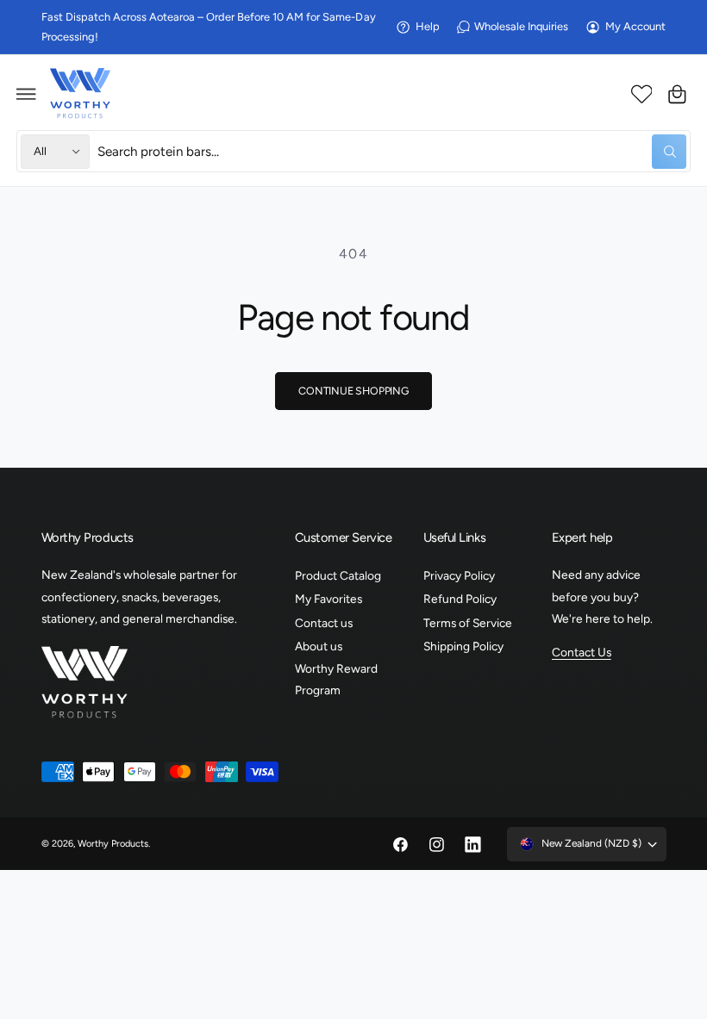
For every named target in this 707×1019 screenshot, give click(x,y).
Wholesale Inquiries (521, 26)
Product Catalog (338, 575)
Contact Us (581, 652)
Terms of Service (467, 623)
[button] (27, 94)
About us (318, 646)
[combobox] (392, 151)
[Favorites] (641, 94)
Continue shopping (353, 390)
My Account (635, 26)
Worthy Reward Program (336, 679)
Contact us (324, 623)
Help (428, 26)
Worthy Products (113, 843)
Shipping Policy (463, 646)
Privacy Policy (459, 575)
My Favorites (328, 599)
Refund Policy (460, 599)
